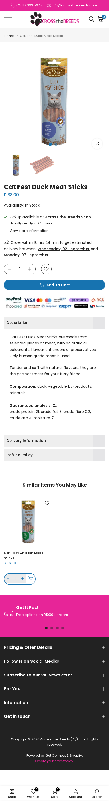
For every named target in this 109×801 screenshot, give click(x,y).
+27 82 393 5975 (29, 5)
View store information (29, 230)
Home (9, 35)
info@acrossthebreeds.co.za (75, 5)
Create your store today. (54, 761)
